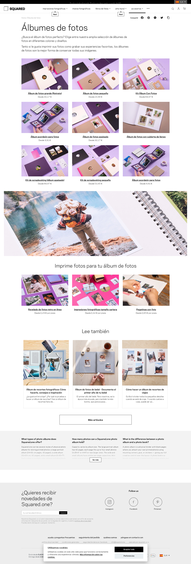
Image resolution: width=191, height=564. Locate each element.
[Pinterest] (148, 17)
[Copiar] (168, 17)
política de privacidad (83, 520)
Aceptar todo (128, 549)
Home (23, 17)
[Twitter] (161, 17)
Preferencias (129, 556)
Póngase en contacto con (132, 537)
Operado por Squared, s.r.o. (139, 542)
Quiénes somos (110, 537)
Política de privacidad (50, 542)
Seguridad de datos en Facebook (95, 542)
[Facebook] (142, 17)
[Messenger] (155, 17)
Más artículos (95, 419)
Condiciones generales (70, 542)
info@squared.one (118, 542)
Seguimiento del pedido (89, 537)
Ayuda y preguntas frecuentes (61, 537)
